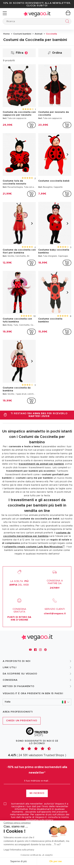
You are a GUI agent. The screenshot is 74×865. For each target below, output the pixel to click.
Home (6, 34)
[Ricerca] (67, 22)
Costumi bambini (22, 34)
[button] (37, 702)
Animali (38, 34)
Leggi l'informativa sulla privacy (19, 849)
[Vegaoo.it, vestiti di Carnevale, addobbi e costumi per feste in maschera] (37, 13)
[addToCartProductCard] (31, 125)
